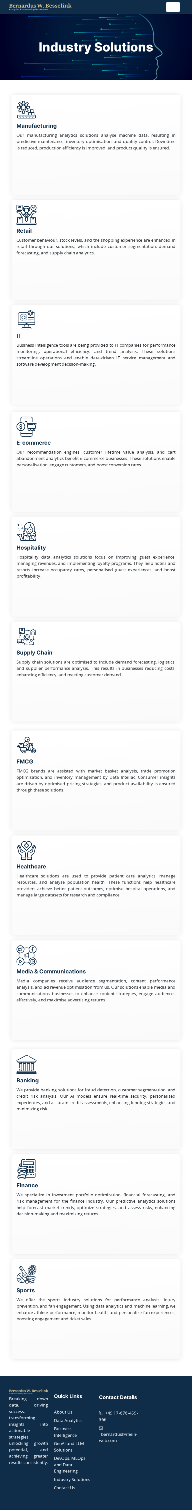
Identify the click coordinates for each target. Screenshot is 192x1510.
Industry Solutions (72, 1479)
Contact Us (64, 1488)
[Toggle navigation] (173, 7)
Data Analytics (68, 1420)
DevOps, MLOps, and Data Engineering (70, 1464)
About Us (63, 1412)
